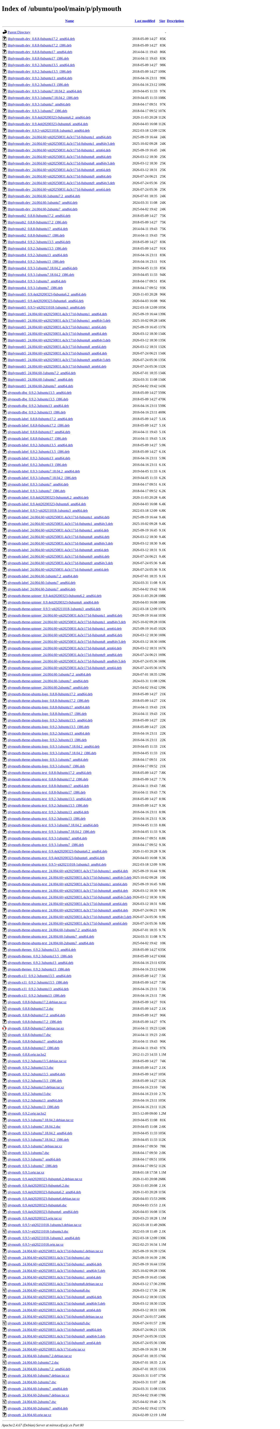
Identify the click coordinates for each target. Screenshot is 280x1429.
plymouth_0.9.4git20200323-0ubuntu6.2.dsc (38, 1185)
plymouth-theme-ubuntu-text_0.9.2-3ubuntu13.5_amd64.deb (49, 799)
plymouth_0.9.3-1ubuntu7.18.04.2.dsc (34, 1126)
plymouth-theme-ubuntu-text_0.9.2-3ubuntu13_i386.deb (47, 818)
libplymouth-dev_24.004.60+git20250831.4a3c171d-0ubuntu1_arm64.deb (59, 150)
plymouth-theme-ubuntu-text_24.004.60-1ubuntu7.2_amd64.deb (52, 930)
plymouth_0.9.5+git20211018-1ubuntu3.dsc (38, 1231)
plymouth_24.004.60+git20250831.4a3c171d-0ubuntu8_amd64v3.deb (56, 1303)
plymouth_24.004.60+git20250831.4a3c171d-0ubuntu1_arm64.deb (54, 1277)
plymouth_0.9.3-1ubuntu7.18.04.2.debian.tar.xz (41, 1120)
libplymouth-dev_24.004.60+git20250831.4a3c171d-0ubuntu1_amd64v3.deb (61, 143)
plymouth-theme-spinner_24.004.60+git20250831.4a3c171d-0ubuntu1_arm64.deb (65, 628)
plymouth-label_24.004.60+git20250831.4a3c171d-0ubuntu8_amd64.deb (58, 537)
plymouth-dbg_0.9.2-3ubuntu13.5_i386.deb (38, 399)
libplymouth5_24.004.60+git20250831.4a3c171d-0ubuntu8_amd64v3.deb (59, 340)
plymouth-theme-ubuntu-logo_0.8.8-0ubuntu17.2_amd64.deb (50, 694)
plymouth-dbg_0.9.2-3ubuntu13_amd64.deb (38, 406)
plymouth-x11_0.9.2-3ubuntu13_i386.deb (36, 995)
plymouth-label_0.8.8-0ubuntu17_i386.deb (37, 438)
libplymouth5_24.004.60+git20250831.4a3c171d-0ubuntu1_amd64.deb (57, 314)
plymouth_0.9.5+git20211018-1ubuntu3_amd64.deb (44, 1238)
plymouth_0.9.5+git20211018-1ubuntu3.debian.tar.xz (44, 1225)
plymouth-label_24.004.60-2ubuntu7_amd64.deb (41, 589)
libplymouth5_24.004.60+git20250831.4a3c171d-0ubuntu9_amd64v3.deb (59, 360)
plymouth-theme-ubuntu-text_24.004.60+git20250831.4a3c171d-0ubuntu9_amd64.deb (68, 910)
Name (69, 21)
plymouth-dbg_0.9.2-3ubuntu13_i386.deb (37, 412)
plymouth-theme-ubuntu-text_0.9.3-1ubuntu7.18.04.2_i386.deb (51, 832)
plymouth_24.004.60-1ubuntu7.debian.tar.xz (38, 1375)
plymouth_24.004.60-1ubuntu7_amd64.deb (38, 1389)
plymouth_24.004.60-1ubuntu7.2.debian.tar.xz (40, 1356)
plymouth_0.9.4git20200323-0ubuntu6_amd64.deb (43, 1212)
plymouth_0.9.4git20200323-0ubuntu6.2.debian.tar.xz (45, 1179)
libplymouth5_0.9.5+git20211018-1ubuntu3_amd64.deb (46, 307)
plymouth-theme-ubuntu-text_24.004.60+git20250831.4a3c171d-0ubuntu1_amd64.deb (68, 871)
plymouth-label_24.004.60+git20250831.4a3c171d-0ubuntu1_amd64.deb (58, 517)
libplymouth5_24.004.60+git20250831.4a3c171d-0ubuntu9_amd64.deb (57, 353)
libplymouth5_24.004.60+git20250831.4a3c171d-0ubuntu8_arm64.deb (57, 347)
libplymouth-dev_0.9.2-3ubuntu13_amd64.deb (40, 78)
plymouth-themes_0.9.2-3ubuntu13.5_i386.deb (40, 956)
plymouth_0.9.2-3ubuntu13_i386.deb (33, 1107)
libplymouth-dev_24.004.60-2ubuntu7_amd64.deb (42, 209)
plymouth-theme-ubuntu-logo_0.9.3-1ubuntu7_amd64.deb (48, 759)
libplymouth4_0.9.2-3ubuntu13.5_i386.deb (37, 248)
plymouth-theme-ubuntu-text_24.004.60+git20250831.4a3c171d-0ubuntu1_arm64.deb (67, 884)
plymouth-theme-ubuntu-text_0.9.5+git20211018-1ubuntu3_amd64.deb (57, 864)
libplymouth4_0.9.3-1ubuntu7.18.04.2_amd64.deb (42, 268)
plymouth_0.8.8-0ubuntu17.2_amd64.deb (36, 1015)
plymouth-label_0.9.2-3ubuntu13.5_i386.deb (39, 451)
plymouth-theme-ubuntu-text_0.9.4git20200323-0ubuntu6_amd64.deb (56, 858)
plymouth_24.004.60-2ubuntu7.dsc (32, 1402)
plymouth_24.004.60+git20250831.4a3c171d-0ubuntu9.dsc (49, 1323)
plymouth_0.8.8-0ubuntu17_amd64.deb (35, 1041)
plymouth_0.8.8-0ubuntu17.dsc (29, 1035)
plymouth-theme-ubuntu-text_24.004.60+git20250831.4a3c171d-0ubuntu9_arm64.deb (67, 923)
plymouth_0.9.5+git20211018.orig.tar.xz (35, 1244)
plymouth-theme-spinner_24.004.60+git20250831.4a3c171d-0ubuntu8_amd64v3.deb (67, 642)
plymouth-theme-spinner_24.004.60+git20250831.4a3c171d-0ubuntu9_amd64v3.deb (67, 661)
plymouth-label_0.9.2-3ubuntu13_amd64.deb (39, 458)
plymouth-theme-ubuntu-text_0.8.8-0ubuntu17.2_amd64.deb (49, 773)
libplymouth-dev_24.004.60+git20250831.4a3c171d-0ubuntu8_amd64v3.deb (61, 163)
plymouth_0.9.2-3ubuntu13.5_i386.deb (35, 1081)
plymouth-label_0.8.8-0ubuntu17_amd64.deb (39, 432)
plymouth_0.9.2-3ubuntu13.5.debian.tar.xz (37, 1061)
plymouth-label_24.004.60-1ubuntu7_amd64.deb (41, 583)
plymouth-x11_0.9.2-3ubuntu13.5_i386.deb (38, 982)
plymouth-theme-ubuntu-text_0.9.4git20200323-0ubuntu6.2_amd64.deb (57, 851)
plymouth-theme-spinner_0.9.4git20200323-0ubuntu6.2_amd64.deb (55, 596)
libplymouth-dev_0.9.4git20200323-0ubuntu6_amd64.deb (48, 124)
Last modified (145, 21)
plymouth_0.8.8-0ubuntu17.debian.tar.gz (36, 1028)
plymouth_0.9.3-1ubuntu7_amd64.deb (34, 1159)
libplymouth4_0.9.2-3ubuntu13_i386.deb (36, 261)
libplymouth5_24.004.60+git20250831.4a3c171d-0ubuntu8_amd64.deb (57, 334)
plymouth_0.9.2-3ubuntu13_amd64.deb (35, 1100)
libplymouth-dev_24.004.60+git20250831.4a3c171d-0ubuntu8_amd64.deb (59, 157)
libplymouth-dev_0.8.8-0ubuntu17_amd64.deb (40, 52)
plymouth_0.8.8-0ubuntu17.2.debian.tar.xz (37, 1002)
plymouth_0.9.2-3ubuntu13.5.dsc (31, 1067)
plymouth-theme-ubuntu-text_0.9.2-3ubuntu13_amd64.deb (48, 812)
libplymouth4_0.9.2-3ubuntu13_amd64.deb (38, 255)
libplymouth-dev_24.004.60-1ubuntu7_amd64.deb (42, 202)
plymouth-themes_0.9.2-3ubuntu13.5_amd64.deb (42, 950)
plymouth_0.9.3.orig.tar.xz (26, 1172)
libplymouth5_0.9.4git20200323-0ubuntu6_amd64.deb (46, 301)
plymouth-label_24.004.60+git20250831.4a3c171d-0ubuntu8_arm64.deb (58, 550)
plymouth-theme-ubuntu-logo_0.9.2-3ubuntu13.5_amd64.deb (50, 720)
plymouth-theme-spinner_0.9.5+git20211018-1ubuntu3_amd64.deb (54, 609)
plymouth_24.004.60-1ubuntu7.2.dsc (33, 1362)
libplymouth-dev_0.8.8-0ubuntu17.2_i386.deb (40, 45)
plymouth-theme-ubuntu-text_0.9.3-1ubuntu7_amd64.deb (47, 838)
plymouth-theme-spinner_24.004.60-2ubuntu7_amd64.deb (48, 687)
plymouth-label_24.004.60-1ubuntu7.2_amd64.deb (43, 576)
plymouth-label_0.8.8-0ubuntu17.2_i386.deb (39, 425)
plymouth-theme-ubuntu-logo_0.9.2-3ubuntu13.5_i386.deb (48, 727)
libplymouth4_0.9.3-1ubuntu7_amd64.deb (37, 281)
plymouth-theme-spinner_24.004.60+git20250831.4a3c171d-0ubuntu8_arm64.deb (65, 648)
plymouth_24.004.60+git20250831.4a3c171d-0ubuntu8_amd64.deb (55, 1297)
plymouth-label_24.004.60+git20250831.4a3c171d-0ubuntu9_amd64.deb (58, 556)
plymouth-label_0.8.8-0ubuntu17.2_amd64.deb (40, 419)
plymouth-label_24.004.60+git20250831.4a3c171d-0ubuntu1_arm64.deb (58, 530)
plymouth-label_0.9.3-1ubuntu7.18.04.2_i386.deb (42, 478)
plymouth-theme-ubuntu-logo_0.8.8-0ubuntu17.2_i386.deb (48, 700)
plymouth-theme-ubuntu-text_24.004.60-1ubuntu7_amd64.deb (51, 936)
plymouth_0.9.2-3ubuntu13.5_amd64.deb (36, 1074)
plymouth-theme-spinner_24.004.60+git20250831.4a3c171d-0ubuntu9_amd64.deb (65, 655)
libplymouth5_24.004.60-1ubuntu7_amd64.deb (40, 379)
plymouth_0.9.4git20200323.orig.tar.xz (35, 1218)
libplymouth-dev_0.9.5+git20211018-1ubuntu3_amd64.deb (49, 130)
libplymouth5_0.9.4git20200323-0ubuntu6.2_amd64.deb (47, 294)
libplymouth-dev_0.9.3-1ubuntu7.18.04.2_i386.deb (43, 98)
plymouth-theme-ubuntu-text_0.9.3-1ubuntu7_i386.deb (46, 845)
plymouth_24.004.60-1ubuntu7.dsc (32, 1382)
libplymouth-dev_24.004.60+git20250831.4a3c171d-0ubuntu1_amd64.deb (59, 137)
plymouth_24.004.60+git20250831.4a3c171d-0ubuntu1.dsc (49, 1257)
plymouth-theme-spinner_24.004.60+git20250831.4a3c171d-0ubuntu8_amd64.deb (65, 635)
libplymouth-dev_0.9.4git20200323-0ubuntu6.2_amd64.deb (49, 117)
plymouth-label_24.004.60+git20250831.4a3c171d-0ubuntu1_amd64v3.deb (60, 524)
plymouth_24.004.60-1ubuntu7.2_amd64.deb (39, 1369)
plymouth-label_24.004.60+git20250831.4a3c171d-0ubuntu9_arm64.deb (58, 569)
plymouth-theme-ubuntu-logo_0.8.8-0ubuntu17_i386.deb (47, 714)
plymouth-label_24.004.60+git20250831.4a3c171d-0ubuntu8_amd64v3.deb (60, 543)
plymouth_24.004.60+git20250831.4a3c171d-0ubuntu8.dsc (49, 1290)
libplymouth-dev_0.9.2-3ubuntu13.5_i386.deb (40, 71)
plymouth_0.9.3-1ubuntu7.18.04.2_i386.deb (38, 1140)
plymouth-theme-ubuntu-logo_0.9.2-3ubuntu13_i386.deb (47, 740)
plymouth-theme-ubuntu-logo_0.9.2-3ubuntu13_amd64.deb (49, 733)
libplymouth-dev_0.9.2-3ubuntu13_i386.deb (38, 85)
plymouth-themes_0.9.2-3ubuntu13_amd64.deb (40, 963)
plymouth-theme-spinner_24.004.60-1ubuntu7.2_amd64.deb (49, 674)
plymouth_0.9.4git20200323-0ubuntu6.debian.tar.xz (44, 1199)
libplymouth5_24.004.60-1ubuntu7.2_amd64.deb (42, 373)
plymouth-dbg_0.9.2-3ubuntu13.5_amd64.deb (40, 392)
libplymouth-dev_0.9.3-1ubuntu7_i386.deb (37, 111)
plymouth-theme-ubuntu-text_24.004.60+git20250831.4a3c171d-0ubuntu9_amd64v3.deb (69, 917)
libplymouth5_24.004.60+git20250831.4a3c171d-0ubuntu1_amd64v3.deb (59, 320)
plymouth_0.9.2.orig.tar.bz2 (27, 1113)
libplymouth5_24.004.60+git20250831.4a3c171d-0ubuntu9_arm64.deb (57, 366)
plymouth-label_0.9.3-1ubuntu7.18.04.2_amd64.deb (44, 471)
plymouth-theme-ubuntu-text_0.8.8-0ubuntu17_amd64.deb (48, 786)
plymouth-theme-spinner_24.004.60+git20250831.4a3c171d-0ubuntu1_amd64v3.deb (67, 622)
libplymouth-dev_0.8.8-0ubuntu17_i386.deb (38, 58)
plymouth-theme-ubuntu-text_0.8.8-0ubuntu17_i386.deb (47, 792)
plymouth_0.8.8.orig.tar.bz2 (27, 1054)
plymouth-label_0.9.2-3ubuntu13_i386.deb (37, 465)
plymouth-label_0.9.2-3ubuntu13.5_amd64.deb (40, 445)
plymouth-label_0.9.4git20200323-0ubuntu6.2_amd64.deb (48, 497)
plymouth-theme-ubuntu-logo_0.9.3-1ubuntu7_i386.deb (46, 766)
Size (162, 21)
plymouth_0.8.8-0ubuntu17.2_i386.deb (35, 1022)
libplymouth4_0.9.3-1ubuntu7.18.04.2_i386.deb (41, 275)
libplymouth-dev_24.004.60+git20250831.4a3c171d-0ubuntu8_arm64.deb (59, 170)
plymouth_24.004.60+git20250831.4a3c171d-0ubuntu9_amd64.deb (55, 1330)
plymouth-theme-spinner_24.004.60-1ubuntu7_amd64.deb (48, 681)
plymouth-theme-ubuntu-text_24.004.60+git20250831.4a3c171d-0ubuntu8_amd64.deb (68, 891)
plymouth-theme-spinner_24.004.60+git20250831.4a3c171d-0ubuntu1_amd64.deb (65, 615)
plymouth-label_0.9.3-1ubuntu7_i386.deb (36, 491)
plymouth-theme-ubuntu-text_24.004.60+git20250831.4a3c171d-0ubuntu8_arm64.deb (67, 904)
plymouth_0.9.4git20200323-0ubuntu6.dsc (37, 1205)
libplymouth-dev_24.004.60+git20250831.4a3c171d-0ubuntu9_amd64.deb (59, 176)
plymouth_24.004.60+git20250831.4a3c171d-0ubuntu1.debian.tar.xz (55, 1251)
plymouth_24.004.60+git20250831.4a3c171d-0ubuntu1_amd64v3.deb (56, 1271)
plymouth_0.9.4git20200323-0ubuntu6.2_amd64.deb (44, 1192)
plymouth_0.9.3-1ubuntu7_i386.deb (33, 1166)
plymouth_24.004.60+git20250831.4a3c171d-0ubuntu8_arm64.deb (54, 1310)
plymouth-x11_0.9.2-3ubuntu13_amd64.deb (38, 989)
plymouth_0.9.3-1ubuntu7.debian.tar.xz (35, 1146)
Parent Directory (19, 32)
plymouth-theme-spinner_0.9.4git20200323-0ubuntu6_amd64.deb (53, 602)
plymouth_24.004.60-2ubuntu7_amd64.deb (38, 1408)
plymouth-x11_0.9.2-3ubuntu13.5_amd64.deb (39, 976)
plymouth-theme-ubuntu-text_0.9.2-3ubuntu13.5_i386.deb (48, 805)
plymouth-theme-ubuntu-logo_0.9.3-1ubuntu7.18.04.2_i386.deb (52, 753)
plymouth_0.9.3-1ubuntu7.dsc (28, 1153)
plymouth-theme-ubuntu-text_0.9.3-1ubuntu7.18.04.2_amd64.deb (53, 825)
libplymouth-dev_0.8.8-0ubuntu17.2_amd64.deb (41, 39)
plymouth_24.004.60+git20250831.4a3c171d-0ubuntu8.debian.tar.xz (55, 1284)
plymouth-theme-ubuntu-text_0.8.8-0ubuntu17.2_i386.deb (48, 779)
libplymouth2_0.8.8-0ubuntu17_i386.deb (36, 235)
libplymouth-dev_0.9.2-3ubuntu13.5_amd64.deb (41, 65)
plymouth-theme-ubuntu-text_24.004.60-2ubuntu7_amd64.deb (51, 943)
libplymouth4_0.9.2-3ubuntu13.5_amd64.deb (39, 242)
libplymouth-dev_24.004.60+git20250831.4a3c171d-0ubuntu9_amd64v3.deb (61, 183)
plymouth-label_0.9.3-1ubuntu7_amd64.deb (38, 484)
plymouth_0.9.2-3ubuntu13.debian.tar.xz (36, 1087)
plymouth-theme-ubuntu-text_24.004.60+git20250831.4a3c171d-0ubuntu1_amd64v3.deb (69, 877)
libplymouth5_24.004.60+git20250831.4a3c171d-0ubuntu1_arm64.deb (57, 327)
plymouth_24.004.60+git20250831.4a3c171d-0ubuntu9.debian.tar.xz (55, 1316)
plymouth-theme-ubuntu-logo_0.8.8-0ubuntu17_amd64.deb (49, 707)
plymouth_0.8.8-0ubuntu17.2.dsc (31, 1008)
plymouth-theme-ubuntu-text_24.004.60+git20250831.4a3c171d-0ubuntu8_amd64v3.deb (69, 897)
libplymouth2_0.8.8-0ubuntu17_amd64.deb (38, 229)
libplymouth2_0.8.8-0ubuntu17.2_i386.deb (37, 222)
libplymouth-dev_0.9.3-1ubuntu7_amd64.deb (39, 104)
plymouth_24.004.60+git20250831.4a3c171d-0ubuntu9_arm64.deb (54, 1343)
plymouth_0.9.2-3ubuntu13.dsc (29, 1094)
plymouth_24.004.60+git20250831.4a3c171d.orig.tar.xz (46, 1349)
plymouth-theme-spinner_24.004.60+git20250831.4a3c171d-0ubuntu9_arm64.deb (65, 668)
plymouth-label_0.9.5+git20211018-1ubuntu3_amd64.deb (48, 510)
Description (175, 21)
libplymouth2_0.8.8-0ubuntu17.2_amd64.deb (39, 216)
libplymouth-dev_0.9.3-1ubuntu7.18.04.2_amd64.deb (45, 91)
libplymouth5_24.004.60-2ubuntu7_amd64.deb (40, 386)
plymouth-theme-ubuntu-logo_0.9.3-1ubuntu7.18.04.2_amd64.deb (54, 746)
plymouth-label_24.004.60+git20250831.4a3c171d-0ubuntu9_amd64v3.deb (60, 563)
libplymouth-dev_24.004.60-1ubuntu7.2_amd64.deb (44, 196)
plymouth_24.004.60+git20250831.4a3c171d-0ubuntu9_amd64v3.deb (56, 1336)
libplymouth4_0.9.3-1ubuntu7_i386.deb (35, 288)
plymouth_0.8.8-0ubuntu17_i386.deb (33, 1048)
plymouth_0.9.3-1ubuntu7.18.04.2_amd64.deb (40, 1133)
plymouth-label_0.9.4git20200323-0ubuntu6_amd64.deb (47, 504)
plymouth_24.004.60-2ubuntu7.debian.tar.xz (38, 1395)
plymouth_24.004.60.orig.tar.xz (29, 1415)
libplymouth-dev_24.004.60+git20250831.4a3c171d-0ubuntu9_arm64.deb (59, 189)
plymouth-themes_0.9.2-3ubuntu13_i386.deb (39, 969)
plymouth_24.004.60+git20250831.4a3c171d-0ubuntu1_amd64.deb (55, 1264)
